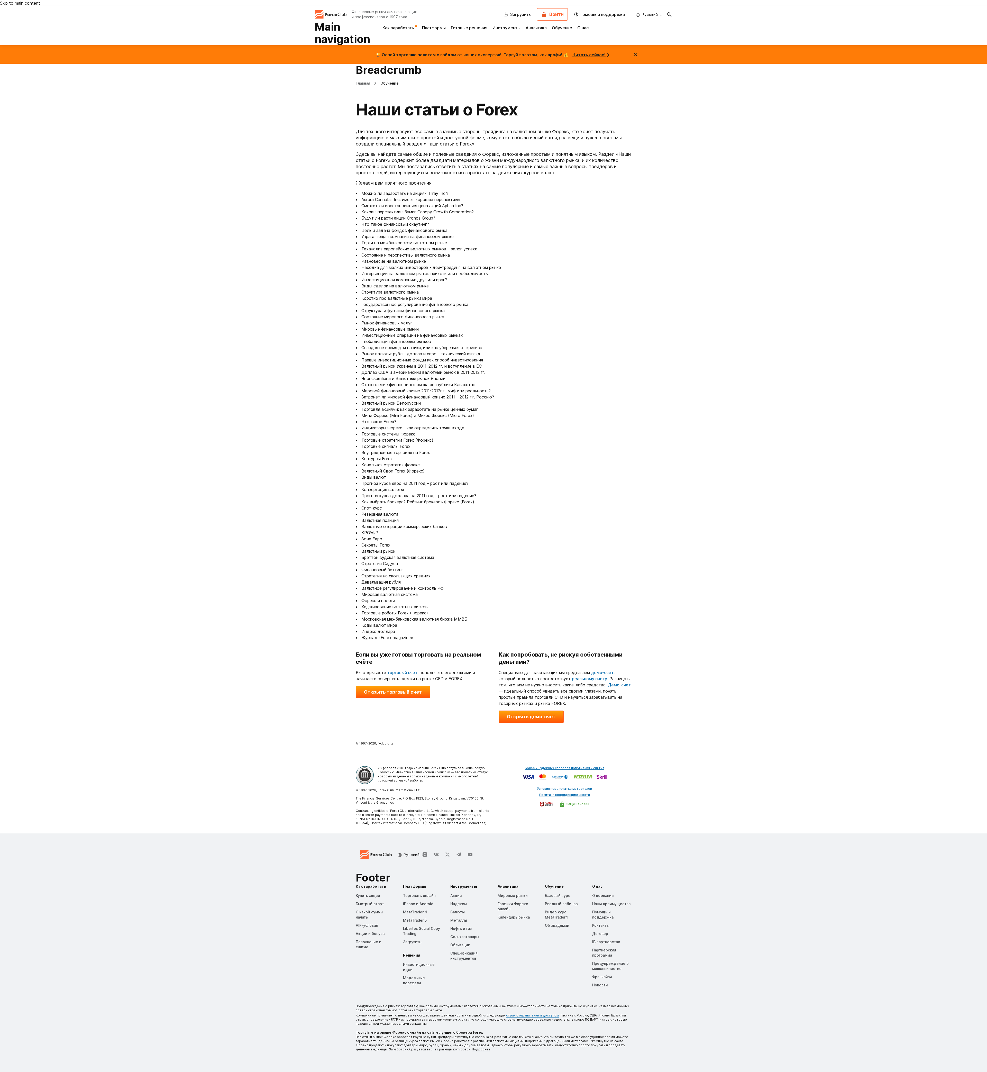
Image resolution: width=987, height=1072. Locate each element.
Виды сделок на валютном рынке (395, 285)
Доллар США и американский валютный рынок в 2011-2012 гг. (423, 372)
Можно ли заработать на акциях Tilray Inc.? (404, 193)
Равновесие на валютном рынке (393, 261)
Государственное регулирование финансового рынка (414, 304)
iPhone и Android (418, 904)
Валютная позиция (380, 520)
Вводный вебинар (561, 904)
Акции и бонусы (370, 933)
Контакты (600, 925)
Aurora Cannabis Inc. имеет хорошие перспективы (410, 199)
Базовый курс (557, 895)
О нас (583, 27)
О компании (603, 895)
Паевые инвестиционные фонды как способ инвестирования (422, 359)
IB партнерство (606, 942)
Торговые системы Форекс (388, 434)
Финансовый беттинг (382, 569)
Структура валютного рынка (390, 292)
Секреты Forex (375, 545)
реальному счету (589, 678)
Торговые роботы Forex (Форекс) (394, 612)
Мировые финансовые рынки (390, 329)
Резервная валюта (379, 514)
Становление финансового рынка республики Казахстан (418, 384)
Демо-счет (619, 684)
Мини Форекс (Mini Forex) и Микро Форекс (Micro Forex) (417, 415)
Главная (363, 83)
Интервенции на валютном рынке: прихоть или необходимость (424, 273)
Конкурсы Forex (377, 458)
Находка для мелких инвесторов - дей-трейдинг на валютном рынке (431, 267)
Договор (600, 933)
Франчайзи (602, 977)
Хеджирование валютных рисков (394, 606)
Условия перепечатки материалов (564, 789)
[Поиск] (669, 14)
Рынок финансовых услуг (386, 322)
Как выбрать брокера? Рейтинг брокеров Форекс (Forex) (417, 501)
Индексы (458, 904)
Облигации (460, 945)
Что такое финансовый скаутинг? (395, 224)
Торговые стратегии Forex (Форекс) (397, 440)
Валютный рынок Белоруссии (391, 403)
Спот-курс (371, 508)
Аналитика (536, 27)
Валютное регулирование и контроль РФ (402, 588)
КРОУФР (369, 532)
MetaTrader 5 (415, 920)
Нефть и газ (461, 928)
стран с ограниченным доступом (532, 1015)
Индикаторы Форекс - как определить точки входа (412, 427)
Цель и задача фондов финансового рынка (404, 230)
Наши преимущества (611, 904)
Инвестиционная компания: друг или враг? (404, 279)
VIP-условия (367, 925)
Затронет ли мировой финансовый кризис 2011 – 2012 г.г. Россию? (427, 396)
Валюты (457, 912)
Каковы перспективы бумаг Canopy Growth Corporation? (417, 211)
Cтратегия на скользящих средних (396, 575)
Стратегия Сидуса (379, 563)
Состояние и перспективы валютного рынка (405, 255)
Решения (411, 955)
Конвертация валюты (382, 489)
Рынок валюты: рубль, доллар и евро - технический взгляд (420, 353)
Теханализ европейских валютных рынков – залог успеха (419, 248)
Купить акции (368, 895)
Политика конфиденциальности (564, 795)
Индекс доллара (378, 631)
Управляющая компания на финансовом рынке (407, 236)
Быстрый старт (370, 904)
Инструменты (506, 27)
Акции (456, 895)
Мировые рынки (513, 895)
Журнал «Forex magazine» (387, 637)
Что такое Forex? (378, 421)
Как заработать (398, 27)
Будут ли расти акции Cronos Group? (398, 218)
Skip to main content (20, 3)
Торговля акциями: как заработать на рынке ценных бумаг (419, 409)
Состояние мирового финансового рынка (402, 316)
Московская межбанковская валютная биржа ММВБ (414, 619)
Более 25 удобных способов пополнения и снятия (564, 768)
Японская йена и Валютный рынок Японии (403, 378)
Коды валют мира (379, 625)
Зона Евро (371, 538)
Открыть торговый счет (393, 692)
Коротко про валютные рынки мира (396, 298)
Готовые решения (469, 27)
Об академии (557, 925)
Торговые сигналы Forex (385, 446)
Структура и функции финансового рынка (403, 310)
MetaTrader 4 (415, 912)
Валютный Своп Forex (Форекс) (393, 471)
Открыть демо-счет (531, 716)
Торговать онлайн (419, 895)
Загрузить (412, 942)
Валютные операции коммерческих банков (404, 526)
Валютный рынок (378, 551)
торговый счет (402, 672)
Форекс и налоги (378, 600)
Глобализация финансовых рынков (396, 341)
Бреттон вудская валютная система (397, 557)
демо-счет (602, 672)
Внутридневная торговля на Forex (395, 452)
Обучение (562, 27)
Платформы (434, 27)
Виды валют (373, 477)
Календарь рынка (514, 917)
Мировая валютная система (389, 594)
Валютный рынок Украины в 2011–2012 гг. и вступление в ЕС (421, 366)
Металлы (458, 920)
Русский (650, 14)
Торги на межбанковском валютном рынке (404, 242)
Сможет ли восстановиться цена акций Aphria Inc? (412, 205)
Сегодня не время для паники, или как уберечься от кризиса (421, 347)
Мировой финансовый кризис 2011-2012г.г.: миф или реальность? (426, 390)
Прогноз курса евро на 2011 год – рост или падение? (414, 483)
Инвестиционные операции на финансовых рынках (412, 335)
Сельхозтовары (464, 936)
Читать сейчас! (589, 54)
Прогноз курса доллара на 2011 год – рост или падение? (418, 495)
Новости (600, 985)
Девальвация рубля (381, 582)
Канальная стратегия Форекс (390, 464)
